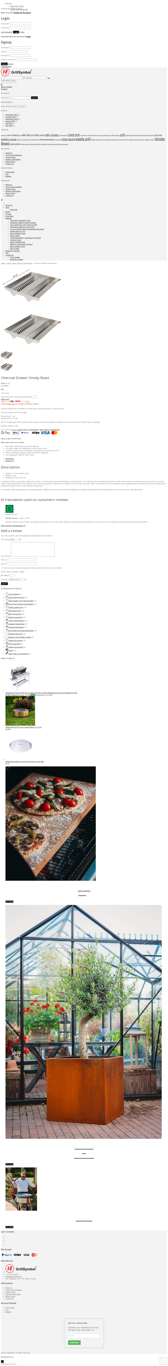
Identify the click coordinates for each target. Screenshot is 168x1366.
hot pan (19, 139)
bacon (9, 135)
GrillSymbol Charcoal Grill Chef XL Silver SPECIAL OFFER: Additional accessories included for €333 (41, 693)
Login (28, 36)
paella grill (83, 139)
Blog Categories (7, 106)
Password (5, 28)
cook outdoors (103, 135)
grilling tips (150, 135)
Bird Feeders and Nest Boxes (20, 631)
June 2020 (9, 125)
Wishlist (8, 176)
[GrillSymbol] (16, 75)
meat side (58, 139)
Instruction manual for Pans (20, 220)
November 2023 (11, 115)
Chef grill (74, 135)
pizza (102, 139)
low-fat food (35, 139)
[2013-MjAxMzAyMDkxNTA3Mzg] (32, 348)
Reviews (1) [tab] (9, 461)
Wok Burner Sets (14, 611)
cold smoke (83, 135)
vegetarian (51, 144)
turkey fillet (44, 144)
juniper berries (26, 139)
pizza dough (107, 139)
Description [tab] (9, 459)
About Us (8, 153)
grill (122, 135)
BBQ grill (31, 135)
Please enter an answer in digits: (13, 572)
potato (131, 139)
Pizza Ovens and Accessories (20, 604)
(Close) (22, 32)
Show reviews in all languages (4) (13, 526)
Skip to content (6, 87)
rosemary (147, 139)
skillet (152, 139)
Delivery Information (13, 159)
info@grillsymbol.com (13, 1276)
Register (8, 66)
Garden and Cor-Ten (17, 231)
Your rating (5, 539)
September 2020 (11, 119)
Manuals (8, 218)
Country (4, 579)
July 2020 (8, 123)
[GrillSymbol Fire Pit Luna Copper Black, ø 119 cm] (20, 725)
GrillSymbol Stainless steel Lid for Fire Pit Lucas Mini (24, 761)
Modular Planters (16, 624)
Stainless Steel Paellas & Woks (19, 637)
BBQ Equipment (14, 644)
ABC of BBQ (14, 249)
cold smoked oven (93, 135)
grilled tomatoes (142, 135)
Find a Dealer (15, 257)
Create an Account (22, 12)
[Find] (49, 78)
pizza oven (115, 139)
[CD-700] (32, 306)
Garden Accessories (15, 647)
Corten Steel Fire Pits (16, 597)
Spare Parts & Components (22, 263)
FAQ (7, 253)
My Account (9, 172)
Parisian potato (95, 139)
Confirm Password (8, 59)
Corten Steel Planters (16, 621)
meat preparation (47, 139)
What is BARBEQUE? (17, 242)
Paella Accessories (15, 617)
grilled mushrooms (131, 135)
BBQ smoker (52, 134)
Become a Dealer (16, 259)
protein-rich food (139, 139)
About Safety (15, 236)
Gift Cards (13, 210)
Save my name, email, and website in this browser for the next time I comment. (33, 568)
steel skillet (15, 144)
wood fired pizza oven (61, 144)
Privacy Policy (10, 157)
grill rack (158, 135)
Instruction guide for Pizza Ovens (22, 227)
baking (15, 135)
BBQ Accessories (14, 614)
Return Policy (10, 162)
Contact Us (9, 164)
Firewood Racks (16, 627)
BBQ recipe (40, 135)
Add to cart (5, 399)
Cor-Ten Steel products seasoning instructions (27, 229)
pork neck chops (124, 139)
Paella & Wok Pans (15, 634)
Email (3, 51)
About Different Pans (18, 233)
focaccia (117, 135)
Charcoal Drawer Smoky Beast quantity (15, 397)
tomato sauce (25, 144)
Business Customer (12, 251)
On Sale (8, 214)
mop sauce (68, 139)
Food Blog (9, 216)
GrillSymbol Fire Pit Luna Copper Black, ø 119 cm (23, 727)
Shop (7, 207)
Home (3, 263)
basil (20, 135)
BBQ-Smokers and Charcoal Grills (20, 601)
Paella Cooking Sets (15, 607)
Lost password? (7, 32)
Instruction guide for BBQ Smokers (23, 223)
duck (109, 135)
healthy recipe (8, 139)
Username (5, 24)
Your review (6, 556)
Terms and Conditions (13, 155)
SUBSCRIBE (74, 1342)
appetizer (4, 135)
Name (4, 560)
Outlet (7, 212)
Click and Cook (15, 240)
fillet (113, 135)
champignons (64, 135)
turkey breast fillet (34, 144)
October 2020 (10, 117)
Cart (7, 174)
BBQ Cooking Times (17, 246)
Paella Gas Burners (15, 640)
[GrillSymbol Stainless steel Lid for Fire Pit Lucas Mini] (20, 759)
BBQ (24, 134)
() (5, 385)
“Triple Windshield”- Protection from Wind (25, 238)
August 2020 (10, 121)
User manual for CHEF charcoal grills (23, 225)
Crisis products (13, 594)
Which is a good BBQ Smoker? (21, 244)
